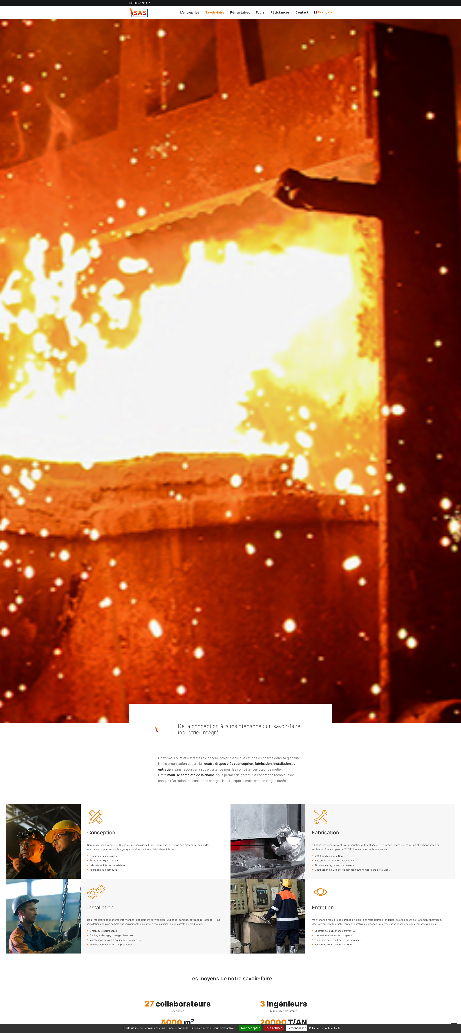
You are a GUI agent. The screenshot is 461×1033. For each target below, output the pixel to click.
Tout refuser (273, 1028)
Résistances (280, 12)
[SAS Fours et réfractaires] (138, 12)
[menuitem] (191, 12)
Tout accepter (250, 1028)
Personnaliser (296, 1028)
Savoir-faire (214, 12)
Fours (260, 12)
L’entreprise (189, 12)
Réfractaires (240, 12)
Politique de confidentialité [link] (324, 1028)
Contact (302, 12)
